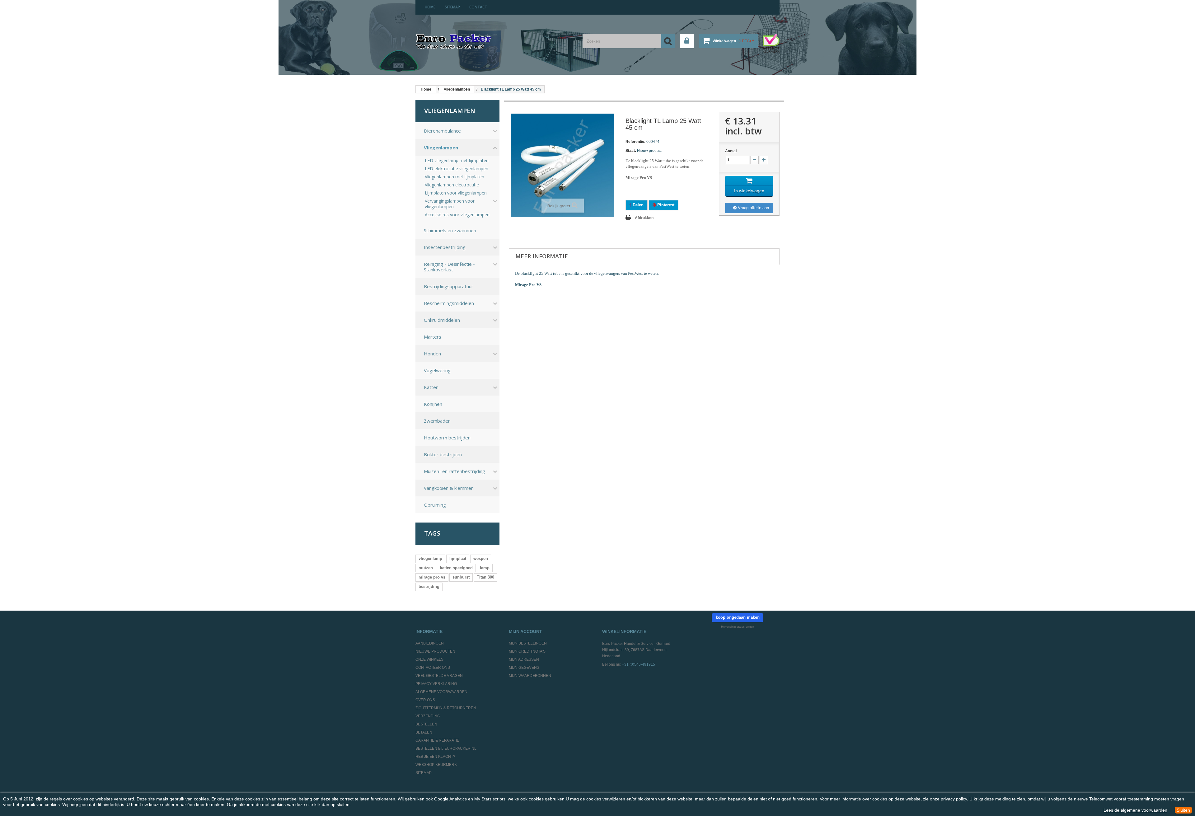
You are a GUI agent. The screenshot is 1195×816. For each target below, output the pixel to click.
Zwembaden (437, 421)
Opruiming (435, 505)
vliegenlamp (430, 558)
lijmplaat (457, 558)
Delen (637, 205)
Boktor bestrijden (443, 454)
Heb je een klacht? (435, 756)
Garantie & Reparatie (437, 740)
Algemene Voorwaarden (441, 692)
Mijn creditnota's (527, 651)
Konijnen (433, 404)
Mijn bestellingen (528, 643)
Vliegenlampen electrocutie (452, 185)
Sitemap (423, 773)
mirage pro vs (432, 577)
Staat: (631, 150)
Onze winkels (429, 659)
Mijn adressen (524, 659)
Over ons (425, 700)
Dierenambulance (442, 131)
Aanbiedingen (429, 643)
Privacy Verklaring (436, 684)
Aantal (731, 151)
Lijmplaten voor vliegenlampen (456, 193)
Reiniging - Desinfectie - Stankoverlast (449, 267)
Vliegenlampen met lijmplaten (454, 177)
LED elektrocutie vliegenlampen (456, 168)
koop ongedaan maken (738, 617)
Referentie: (635, 141)
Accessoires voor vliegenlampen (457, 215)
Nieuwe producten (435, 651)
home (430, 7)
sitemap (452, 7)
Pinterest (665, 205)
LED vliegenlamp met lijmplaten (457, 160)
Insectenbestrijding (445, 247)
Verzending (427, 716)
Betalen (423, 732)
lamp (485, 567)
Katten (431, 387)
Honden (432, 353)
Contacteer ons (432, 667)
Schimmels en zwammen (450, 230)
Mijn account (525, 631)
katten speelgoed (456, 567)
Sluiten (1183, 810)
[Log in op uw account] (687, 41)
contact (478, 7)
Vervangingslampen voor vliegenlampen (450, 203)
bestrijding (429, 586)
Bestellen (426, 724)
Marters (432, 337)
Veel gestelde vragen (439, 675)
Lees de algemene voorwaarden (1135, 810)
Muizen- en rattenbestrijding (454, 471)
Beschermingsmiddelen (449, 303)
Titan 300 (485, 577)
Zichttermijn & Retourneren (445, 708)
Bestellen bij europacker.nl (445, 748)
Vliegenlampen (441, 147)
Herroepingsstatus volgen (737, 626)
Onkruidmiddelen (442, 320)
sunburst (461, 577)
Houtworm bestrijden (447, 437)
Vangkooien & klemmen (449, 488)
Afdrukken (644, 218)
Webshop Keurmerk (436, 764)
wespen (480, 558)
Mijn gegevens (524, 667)
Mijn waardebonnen (530, 675)
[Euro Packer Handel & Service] (453, 42)
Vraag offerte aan (753, 207)
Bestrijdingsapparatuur (448, 286)
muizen (426, 567)
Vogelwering (437, 370)
